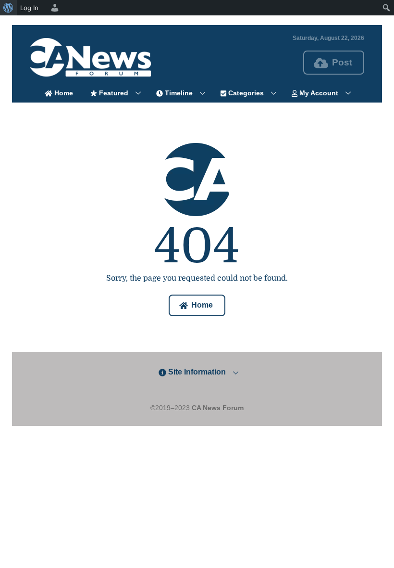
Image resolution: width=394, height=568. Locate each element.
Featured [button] (112, 93)
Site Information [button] (196, 372)
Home (62, 93)
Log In (29, 8)
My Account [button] (317, 93)
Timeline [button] (178, 93)
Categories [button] (245, 93)
